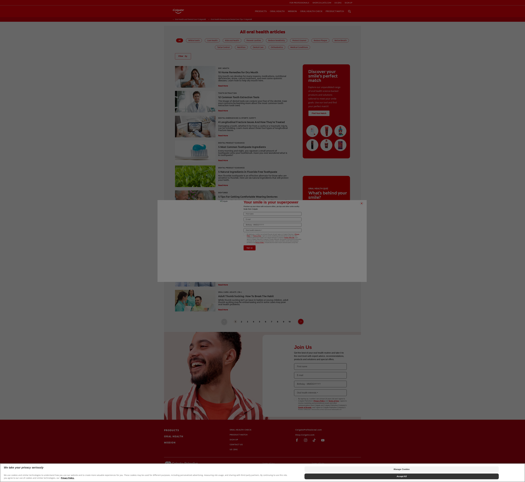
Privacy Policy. (67, 478)
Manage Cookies (402, 469)
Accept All (402, 476)
